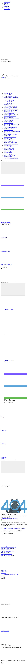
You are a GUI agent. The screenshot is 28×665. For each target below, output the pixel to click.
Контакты (3, 570)
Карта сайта (21, 528)
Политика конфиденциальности (9, 574)
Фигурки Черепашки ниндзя (8, 547)
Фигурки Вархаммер (6, 554)
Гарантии (3, 573)
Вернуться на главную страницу (9, 518)
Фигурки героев (5, 552)
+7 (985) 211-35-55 (5, 223)
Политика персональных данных (9, 528)
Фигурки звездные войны (7, 551)
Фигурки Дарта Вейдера (7, 555)
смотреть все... (11, 103)
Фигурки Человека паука (7, 548)
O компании (4, 571)
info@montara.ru (5, 631)
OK (2, 663)
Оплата (3, 575)
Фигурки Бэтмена (5, 549)
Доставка (3, 577)
